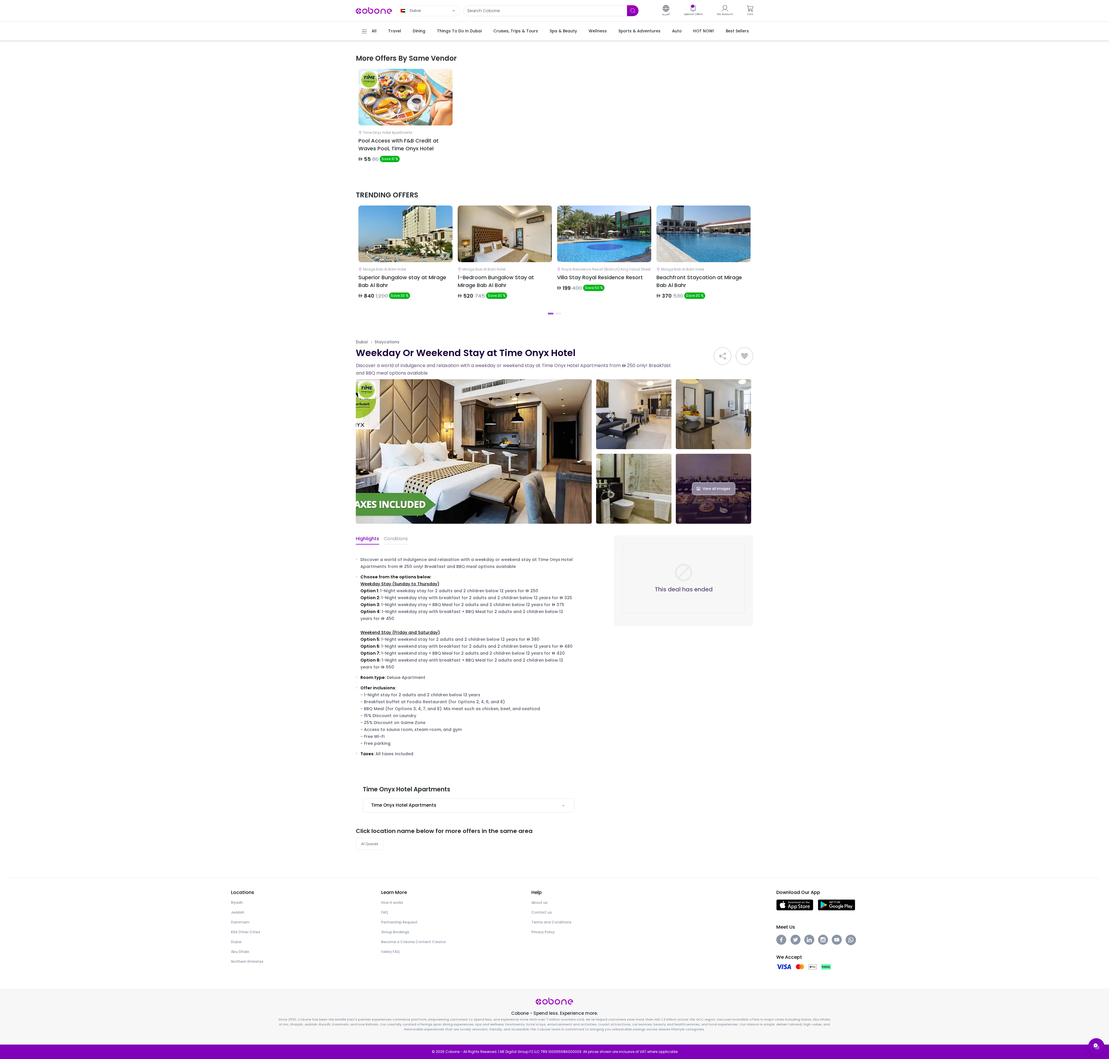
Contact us (541, 912)
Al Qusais (369, 843)
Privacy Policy (543, 932)
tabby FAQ (390, 951)
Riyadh (237, 902)
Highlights (367, 538)
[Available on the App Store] (794, 904)
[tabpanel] (405, 120)
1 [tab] (550, 313)
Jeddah (237, 912)
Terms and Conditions (551, 922)
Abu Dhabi (240, 951)
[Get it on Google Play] (836, 904)
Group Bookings (395, 932)
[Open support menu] (1096, 1046)
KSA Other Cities (245, 932)
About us (539, 902)
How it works (392, 902)
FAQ (384, 912)
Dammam (240, 922)
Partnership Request (399, 922)
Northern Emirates (247, 961)
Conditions (396, 538)
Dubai (362, 342)
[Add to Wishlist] (744, 356)
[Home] (374, 10)
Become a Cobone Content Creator (413, 941)
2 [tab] (558, 313)
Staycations (387, 342)
